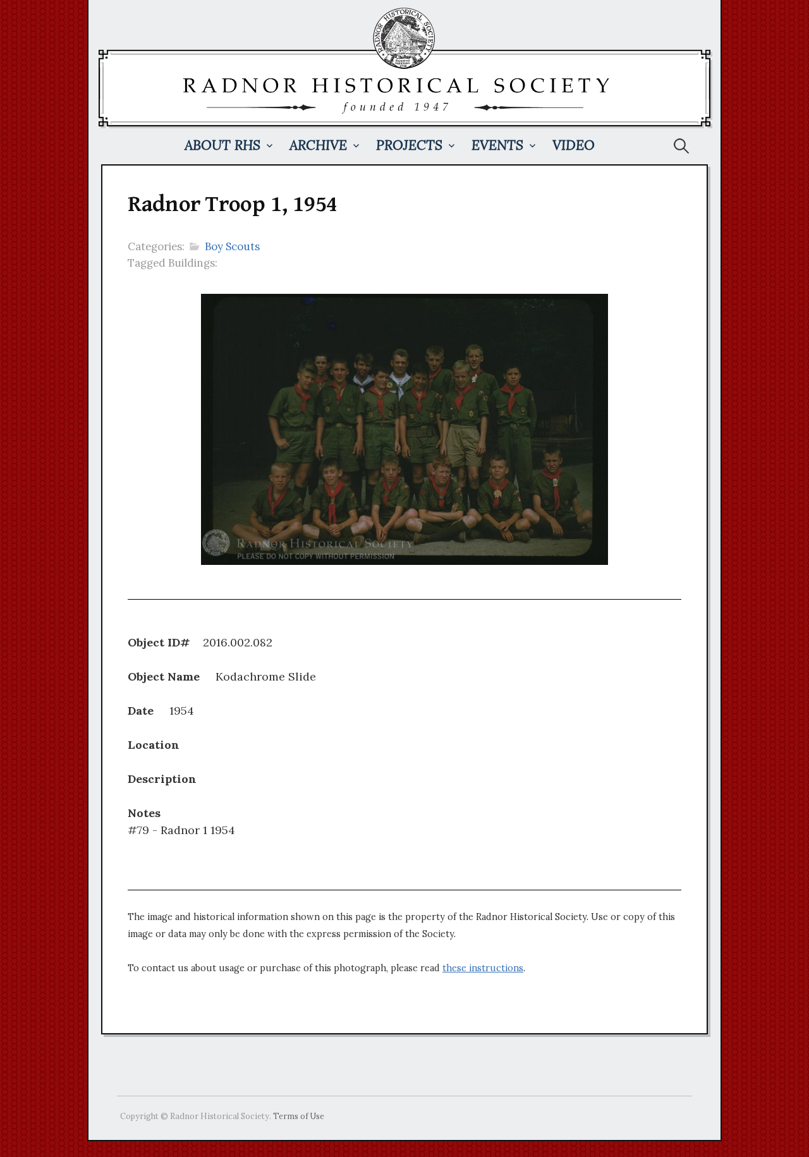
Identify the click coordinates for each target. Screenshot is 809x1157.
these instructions (482, 968)
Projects (409, 145)
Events (497, 145)
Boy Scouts (232, 246)
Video (573, 145)
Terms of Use (298, 1116)
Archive (318, 145)
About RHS (222, 145)
